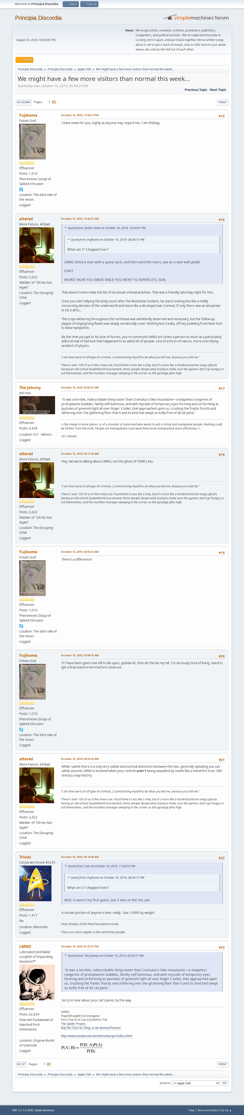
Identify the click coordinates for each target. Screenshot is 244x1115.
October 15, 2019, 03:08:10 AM (80, 655)
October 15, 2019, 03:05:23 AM (80, 551)
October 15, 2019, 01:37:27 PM (80, 946)
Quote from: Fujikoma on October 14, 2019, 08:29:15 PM (107, 240)
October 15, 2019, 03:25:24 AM (80, 759)
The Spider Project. (73, 1024)
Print (223, 102)
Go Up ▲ (226, 1110)
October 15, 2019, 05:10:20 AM (80, 857)
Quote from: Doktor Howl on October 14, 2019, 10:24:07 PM (106, 228)
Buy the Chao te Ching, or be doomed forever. (91, 1028)
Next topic (218, 90)
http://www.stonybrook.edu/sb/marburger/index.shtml (96, 1036)
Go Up (21, 1064)
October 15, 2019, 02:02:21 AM (80, 387)
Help (191, 1110)
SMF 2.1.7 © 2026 (22, 1110)
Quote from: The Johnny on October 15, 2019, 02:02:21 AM (105, 956)
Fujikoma (28, 115)
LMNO (25, 946)
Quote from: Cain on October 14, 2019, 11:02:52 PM (101, 866)
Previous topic (196, 90)
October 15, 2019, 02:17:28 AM (80, 453)
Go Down (23, 102)
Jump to (165, 1083)
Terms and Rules (208, 1110)
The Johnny (30, 387)
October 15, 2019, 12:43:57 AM (80, 218)
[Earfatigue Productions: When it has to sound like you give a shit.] (21, 1035)
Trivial (25, 857)
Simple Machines (44, 1110)
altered (26, 218)
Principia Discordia (38, 18)
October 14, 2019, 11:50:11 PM (80, 115)
